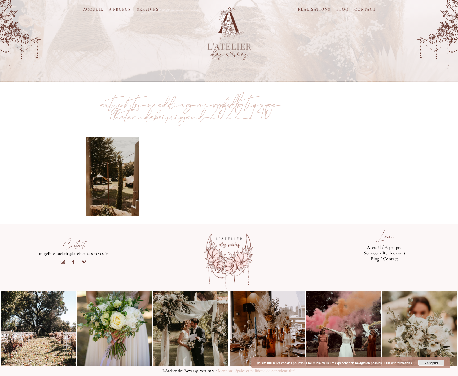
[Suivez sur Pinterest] (84, 262)
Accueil (93, 9)
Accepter (431, 362)
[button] (112, 177)
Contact (365, 9)
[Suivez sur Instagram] (63, 262)
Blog (342, 9)
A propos (120, 9)
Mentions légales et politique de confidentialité (257, 370)
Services (148, 9)
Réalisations (314, 9)
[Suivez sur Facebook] (73, 262)
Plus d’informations (398, 363)
